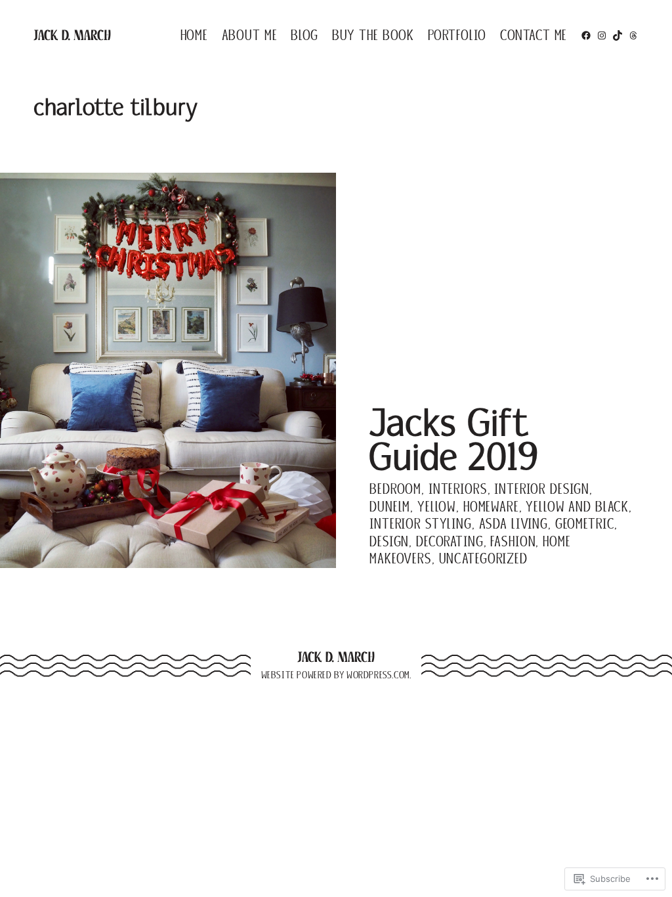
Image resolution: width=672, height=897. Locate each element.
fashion (513, 541)
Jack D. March (72, 35)
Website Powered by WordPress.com (335, 675)
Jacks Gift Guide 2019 (453, 441)
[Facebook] (586, 35)
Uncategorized (483, 558)
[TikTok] (617, 35)
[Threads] (633, 35)
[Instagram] (602, 35)
